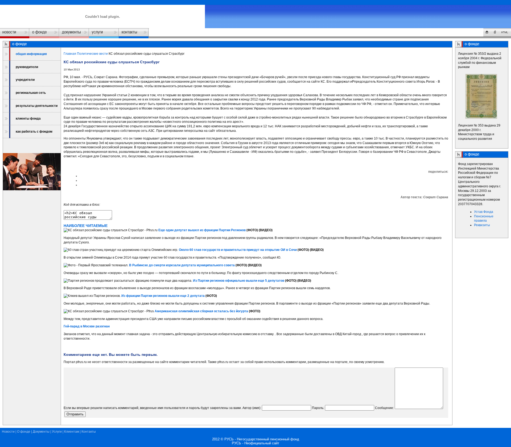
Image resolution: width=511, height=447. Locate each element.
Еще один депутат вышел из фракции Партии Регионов (202, 230)
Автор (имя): (251, 408)
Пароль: (318, 408)
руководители (27, 67)
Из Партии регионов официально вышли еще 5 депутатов (238, 280)
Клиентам (71, 431)
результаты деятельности (36, 106)
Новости (8, 431)
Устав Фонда (483, 212)
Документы (41, 431)
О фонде (23, 431)
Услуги (57, 431)
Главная (70, 54)
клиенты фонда (28, 118)
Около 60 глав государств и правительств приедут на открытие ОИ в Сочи (238, 250)
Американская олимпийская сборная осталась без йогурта (201, 311)
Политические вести (92, 54)
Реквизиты (482, 225)
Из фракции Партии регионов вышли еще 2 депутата (163, 296)
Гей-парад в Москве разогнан (87, 326)
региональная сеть (31, 93)
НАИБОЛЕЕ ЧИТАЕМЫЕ (86, 226)
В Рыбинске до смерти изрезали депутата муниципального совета (182, 265)
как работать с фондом (34, 131)
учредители (25, 80)
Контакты (88, 431)
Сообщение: (384, 408)
